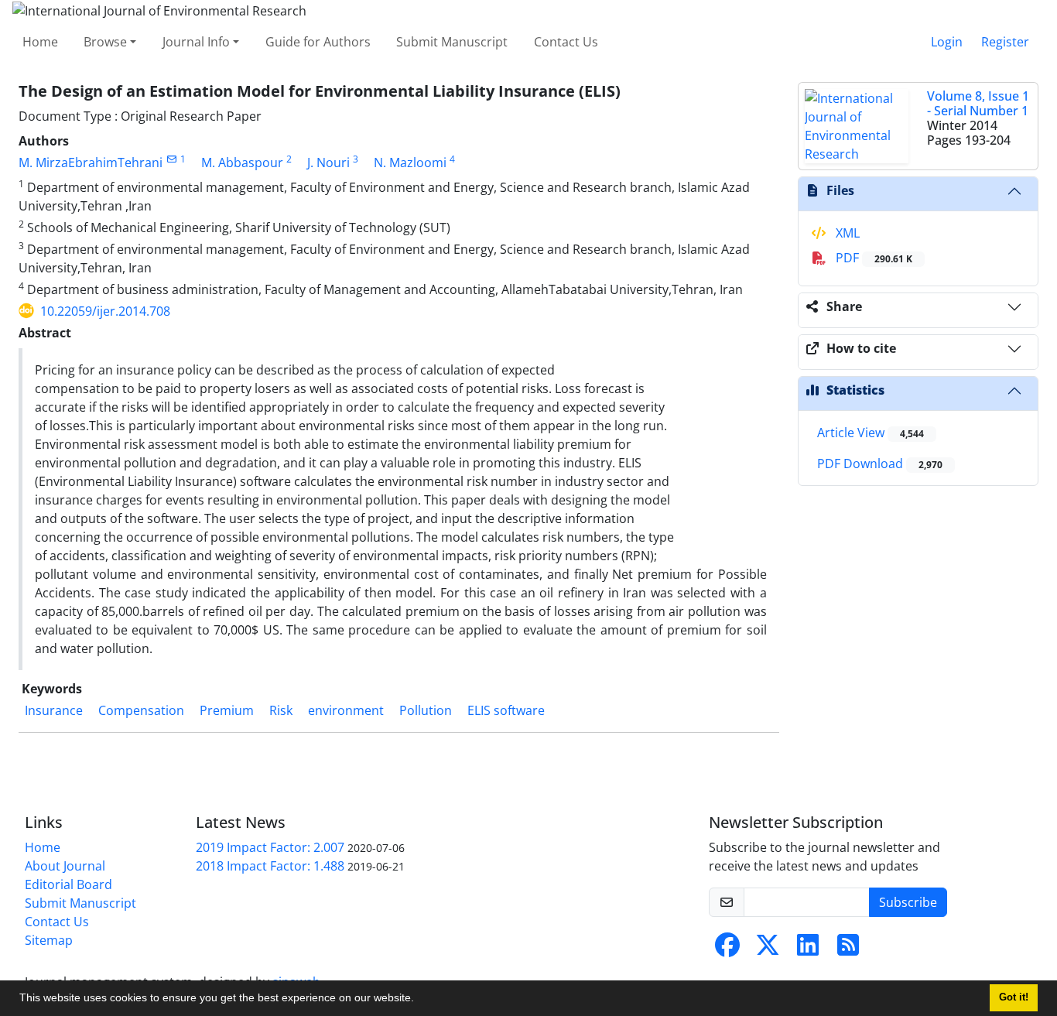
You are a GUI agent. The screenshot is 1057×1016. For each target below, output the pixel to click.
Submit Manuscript (452, 41)
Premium (227, 710)
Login (947, 41)
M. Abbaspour (242, 162)
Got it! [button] (1013, 997)
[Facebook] (727, 949)
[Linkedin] (807, 949)
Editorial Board (68, 884)
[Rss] (848, 949)
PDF (872, 257)
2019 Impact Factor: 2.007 (270, 847)
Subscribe (908, 902)
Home (40, 41)
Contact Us (566, 41)
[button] (419, 999)
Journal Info (196, 41)
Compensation (141, 710)
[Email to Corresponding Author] (171, 159)
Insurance (54, 710)
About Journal (65, 865)
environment (346, 710)
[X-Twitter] (767, 949)
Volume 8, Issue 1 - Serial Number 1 (978, 103)
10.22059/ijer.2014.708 (105, 311)
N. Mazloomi (410, 162)
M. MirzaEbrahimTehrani (90, 162)
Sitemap (49, 940)
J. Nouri (328, 162)
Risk (280, 710)
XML (846, 232)
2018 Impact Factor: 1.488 (270, 865)
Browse (105, 41)
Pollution (425, 710)
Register (1005, 41)
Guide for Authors (318, 41)
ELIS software (506, 710)
